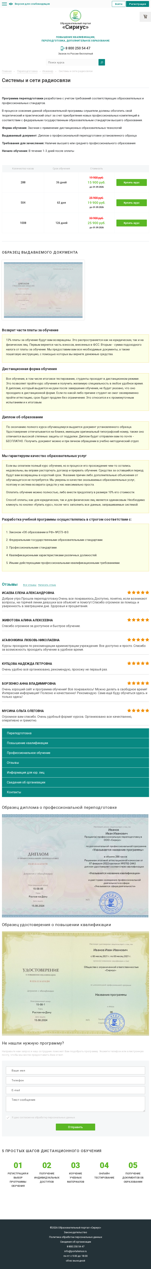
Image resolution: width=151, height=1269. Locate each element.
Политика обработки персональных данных (75, 1237)
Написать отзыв (47, 585)
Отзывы (13, 763)
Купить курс (132, 182)
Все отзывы (29, 585)
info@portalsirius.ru (75, 1251)
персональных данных (61, 1117)
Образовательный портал (75, 26)
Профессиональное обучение (28, 753)
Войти (118, 4)
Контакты (14, 792)
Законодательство (75, 1232)
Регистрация (137, 4)
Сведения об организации (26, 782)
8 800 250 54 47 (77, 48)
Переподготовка (19, 733)
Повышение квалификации (27, 743)
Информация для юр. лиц (25, 772)
